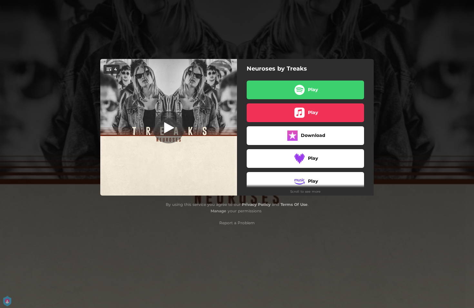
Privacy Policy (256, 204)
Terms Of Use (294, 204)
